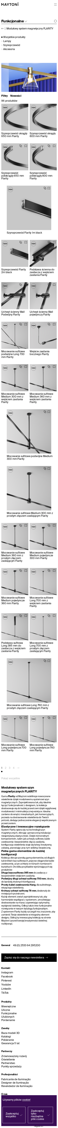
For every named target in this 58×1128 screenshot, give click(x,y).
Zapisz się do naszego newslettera (24, 957)
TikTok (5, 992)
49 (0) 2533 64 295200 (26, 945)
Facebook (7, 976)
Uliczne (5, 1009)
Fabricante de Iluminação (16, 1079)
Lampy (7, 41)
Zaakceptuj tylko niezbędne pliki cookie (37, 1114)
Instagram (7, 972)
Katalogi (6, 1036)
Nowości (15, 95)
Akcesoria (9, 49)
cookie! (26, 1099)
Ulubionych (7, 1016)
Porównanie (8, 1020)
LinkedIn (6, 988)
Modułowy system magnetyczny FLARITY (29, 28)
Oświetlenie (8, 1059)
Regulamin (38, 1126)
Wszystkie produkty (14, 37)
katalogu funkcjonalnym (36, 908)
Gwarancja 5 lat (10, 1043)
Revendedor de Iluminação (16, 1086)
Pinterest (6, 980)
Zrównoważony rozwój (14, 1056)
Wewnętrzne (8, 1006)
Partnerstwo (8, 1063)
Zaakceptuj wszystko (12, 1115)
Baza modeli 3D (10, 1032)
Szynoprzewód (11, 45)
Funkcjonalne (9, 1013)
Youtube (6, 984)
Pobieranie (7, 1039)
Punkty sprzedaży (11, 1066)
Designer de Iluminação (15, 1082)
